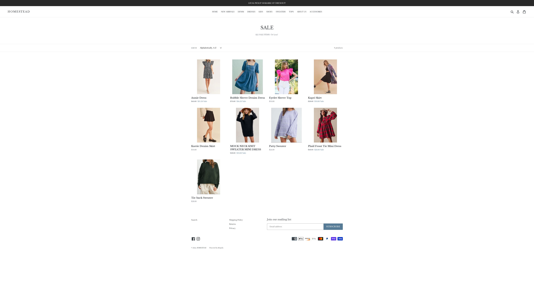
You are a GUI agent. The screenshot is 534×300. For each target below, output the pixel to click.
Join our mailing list (279, 219)
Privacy (232, 228)
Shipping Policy (236, 220)
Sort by (194, 48)
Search (194, 220)
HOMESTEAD (19, 11)
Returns (232, 224)
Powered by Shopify (216, 248)
